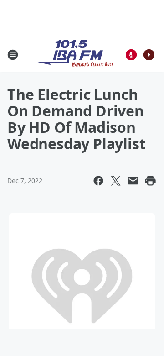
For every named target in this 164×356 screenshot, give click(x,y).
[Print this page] (150, 180)
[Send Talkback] (131, 54)
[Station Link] (75, 54)
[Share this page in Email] (133, 180)
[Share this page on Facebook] (98, 180)
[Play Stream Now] (149, 54)
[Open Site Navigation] (12, 54)
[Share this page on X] (115, 180)
